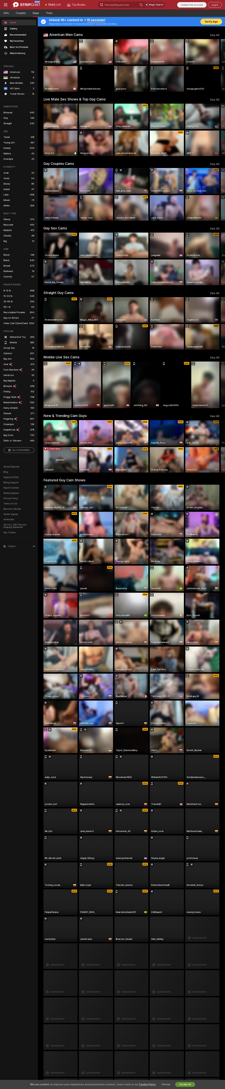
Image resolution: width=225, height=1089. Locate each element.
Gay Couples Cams (58, 164)
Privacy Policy (11, 498)
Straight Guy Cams (58, 293)
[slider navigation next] (216, 65)
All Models (9, 519)
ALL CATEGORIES (21, 450)
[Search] (141, 4)
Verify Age (211, 21)
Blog (6, 472)
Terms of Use (10, 503)
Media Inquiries (11, 493)
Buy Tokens (10, 532)
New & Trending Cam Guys (65, 416)
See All (214, 35)
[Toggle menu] (5, 5)
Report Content (11, 488)
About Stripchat (11, 467)
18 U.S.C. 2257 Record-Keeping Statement (15, 526)
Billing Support (11, 482)
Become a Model (12, 509)
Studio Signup (11, 514)
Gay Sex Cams (55, 228)
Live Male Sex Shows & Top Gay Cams (74, 99)
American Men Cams (66, 35)
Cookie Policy (147, 1084)
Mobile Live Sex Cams (61, 357)
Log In (215, 5)
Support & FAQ (11, 477)
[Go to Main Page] (26, 5)
